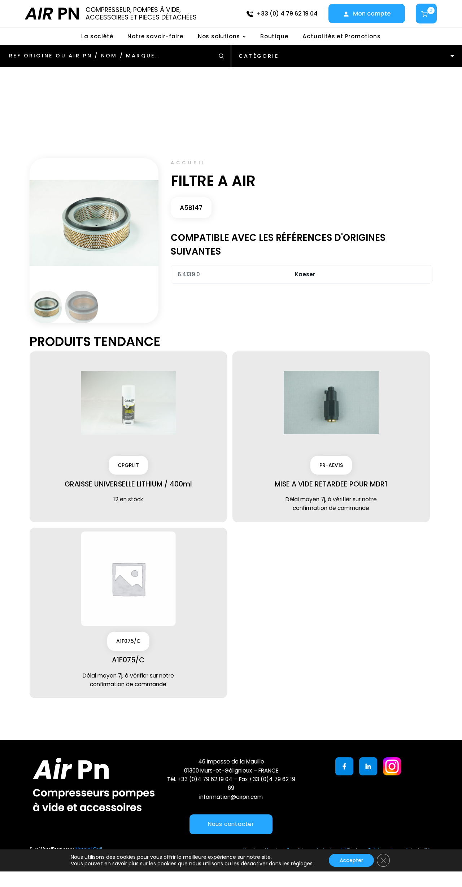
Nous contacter (231, 824)
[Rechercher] (221, 56)
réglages (302, 863)
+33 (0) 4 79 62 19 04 (287, 13)
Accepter (351, 860)
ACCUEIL (189, 163)
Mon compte (372, 13)
